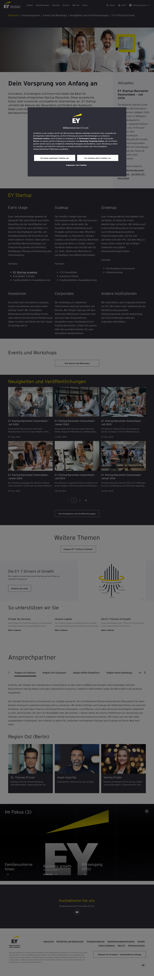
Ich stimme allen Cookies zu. (97, 158)
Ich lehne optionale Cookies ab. (54, 158)
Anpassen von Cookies (76, 165)
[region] (77, 141)
